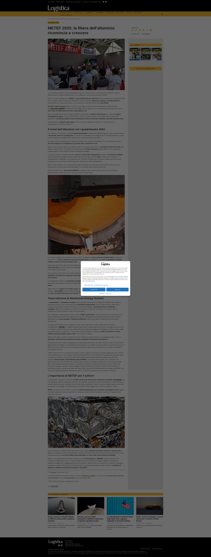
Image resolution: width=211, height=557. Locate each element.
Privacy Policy (108, 293)
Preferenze (117, 289)
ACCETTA (94, 289)
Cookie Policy (102, 293)
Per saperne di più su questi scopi (101, 285)
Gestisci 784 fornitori (88, 285)
